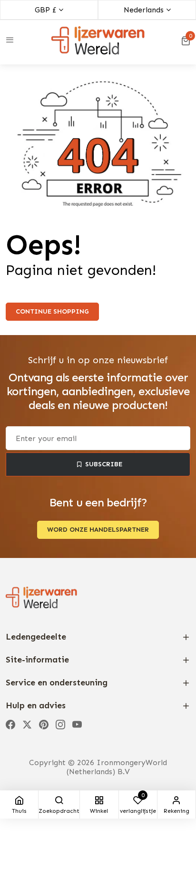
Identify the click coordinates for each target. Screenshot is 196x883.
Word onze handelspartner (98, 530)
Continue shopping (52, 311)
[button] (185, 40)
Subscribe (103, 464)
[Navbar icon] (10, 40)
